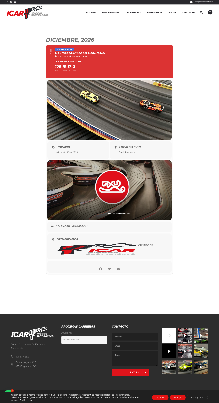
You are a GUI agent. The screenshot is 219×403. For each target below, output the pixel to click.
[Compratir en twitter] (109, 269)
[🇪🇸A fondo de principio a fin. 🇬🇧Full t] (169, 335)
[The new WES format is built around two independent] (169, 351)
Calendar (63, 226)
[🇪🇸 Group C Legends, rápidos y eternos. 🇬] (185, 351)
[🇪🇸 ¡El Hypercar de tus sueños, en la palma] (201, 335)
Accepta (160, 397)
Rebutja (177, 397)
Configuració (197, 397)
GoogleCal (80, 226)
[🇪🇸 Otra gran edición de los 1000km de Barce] (201, 367)
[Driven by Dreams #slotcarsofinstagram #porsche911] (169, 367)
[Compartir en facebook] (100, 269)
